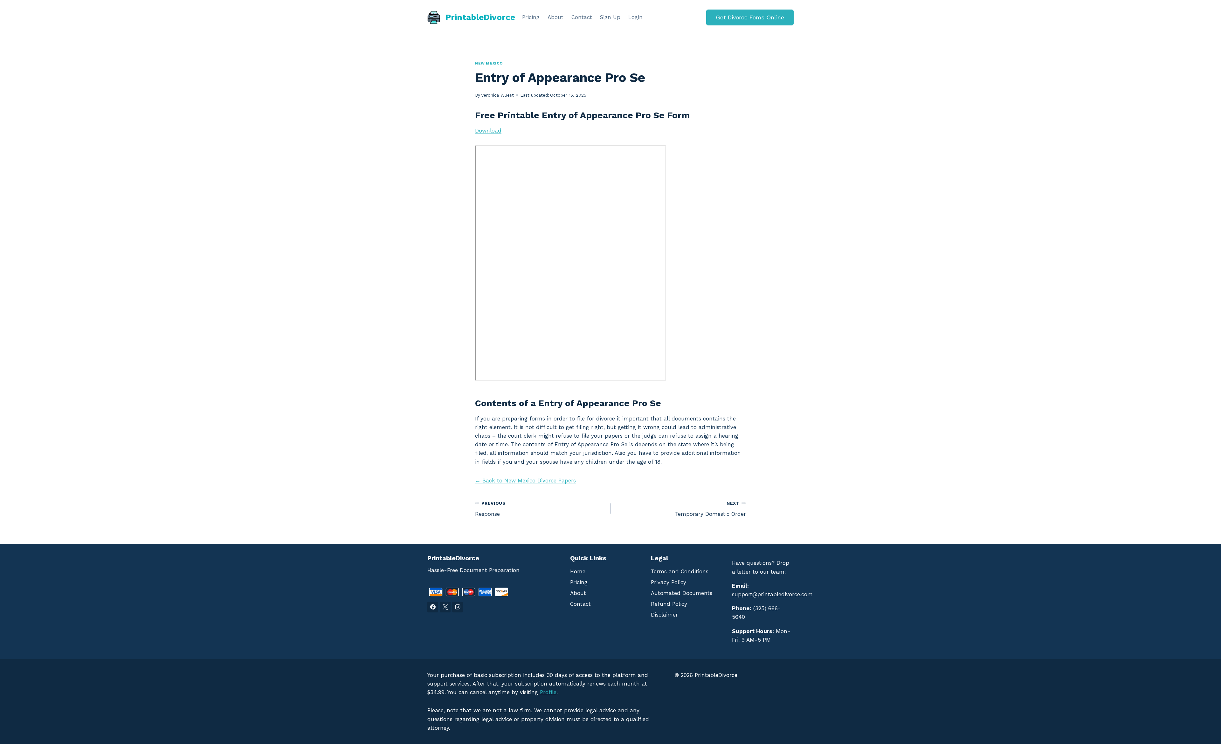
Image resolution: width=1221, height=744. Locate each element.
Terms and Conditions (679, 571)
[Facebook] (432, 607)
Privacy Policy (668, 582)
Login (635, 17)
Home (577, 571)
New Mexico (489, 63)
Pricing (531, 17)
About (555, 17)
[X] (445, 607)
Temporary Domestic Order (710, 509)
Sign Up (610, 17)
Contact (581, 17)
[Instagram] (457, 607)
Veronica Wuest (497, 95)
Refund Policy (669, 604)
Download (488, 130)
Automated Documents (681, 593)
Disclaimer (664, 614)
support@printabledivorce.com (772, 594)
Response (490, 509)
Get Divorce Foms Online (750, 17)
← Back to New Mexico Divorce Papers (525, 480)
